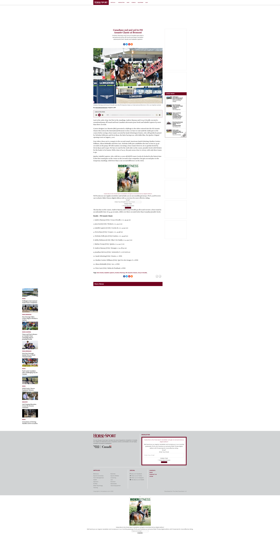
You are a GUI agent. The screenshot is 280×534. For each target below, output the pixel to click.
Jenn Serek (100, 272)
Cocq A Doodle (142, 272)
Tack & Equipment (116, 485)
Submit (140, 533)
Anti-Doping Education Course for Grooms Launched (29, 406)
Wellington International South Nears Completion (29, 301)
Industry (25, 402)
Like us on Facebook (136, 473)
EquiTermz (140, 2)
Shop (128, 2)
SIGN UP (128, 207)
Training (95, 487)
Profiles (95, 483)
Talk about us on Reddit (137, 479)
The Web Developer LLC (180, 491)
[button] (140, 496)
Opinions (95, 481)
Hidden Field (128, 204)
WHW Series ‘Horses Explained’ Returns (28, 389)
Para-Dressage (26, 314)
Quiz (146, 2)
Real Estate (114, 483)
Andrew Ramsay (120, 272)
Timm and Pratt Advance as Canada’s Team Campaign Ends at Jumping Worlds (29, 337)
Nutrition (113, 481)
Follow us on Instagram (137, 477)
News (24, 298)
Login (151, 476)
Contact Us (153, 474)
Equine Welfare (115, 475)
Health (95, 479)
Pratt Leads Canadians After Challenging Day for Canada (30, 372)
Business (113, 473)
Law (112, 479)
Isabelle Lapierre (109, 272)
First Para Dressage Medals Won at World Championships (28, 355)
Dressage (174, 101)
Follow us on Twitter (136, 475)
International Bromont (101, 107)
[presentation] (157, 276)
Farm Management (98, 477)
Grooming (113, 477)
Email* (128, 200)
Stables (134, 2)
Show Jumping (26, 332)
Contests (152, 470)
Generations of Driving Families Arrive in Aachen (30, 422)
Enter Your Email (119, 202)
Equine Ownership (98, 475)
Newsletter (121, 2)
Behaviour (96, 473)
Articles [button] (113, 2)
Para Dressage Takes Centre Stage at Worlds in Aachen (30, 318)
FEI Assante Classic (131, 272)
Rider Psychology (98, 485)
